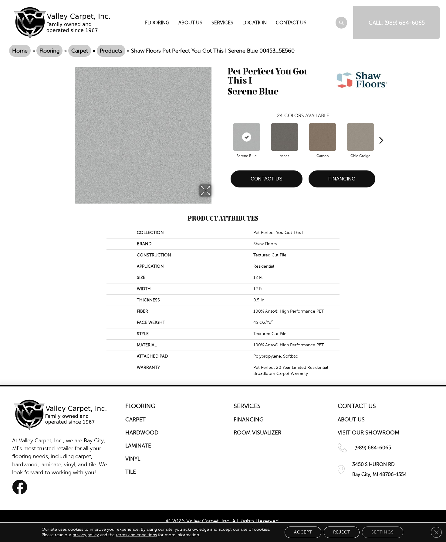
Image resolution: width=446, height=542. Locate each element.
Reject (341, 532)
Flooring (49, 51)
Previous (224, 131)
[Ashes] (284, 137)
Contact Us (266, 178)
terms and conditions (136, 535)
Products (111, 51)
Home (20, 51)
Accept (303, 532)
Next (381, 131)
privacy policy (86, 535)
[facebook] (19, 487)
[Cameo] (322, 137)
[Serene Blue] (246, 137)
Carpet (79, 51)
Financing (341, 178)
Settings (382, 532)
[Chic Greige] (360, 137)
